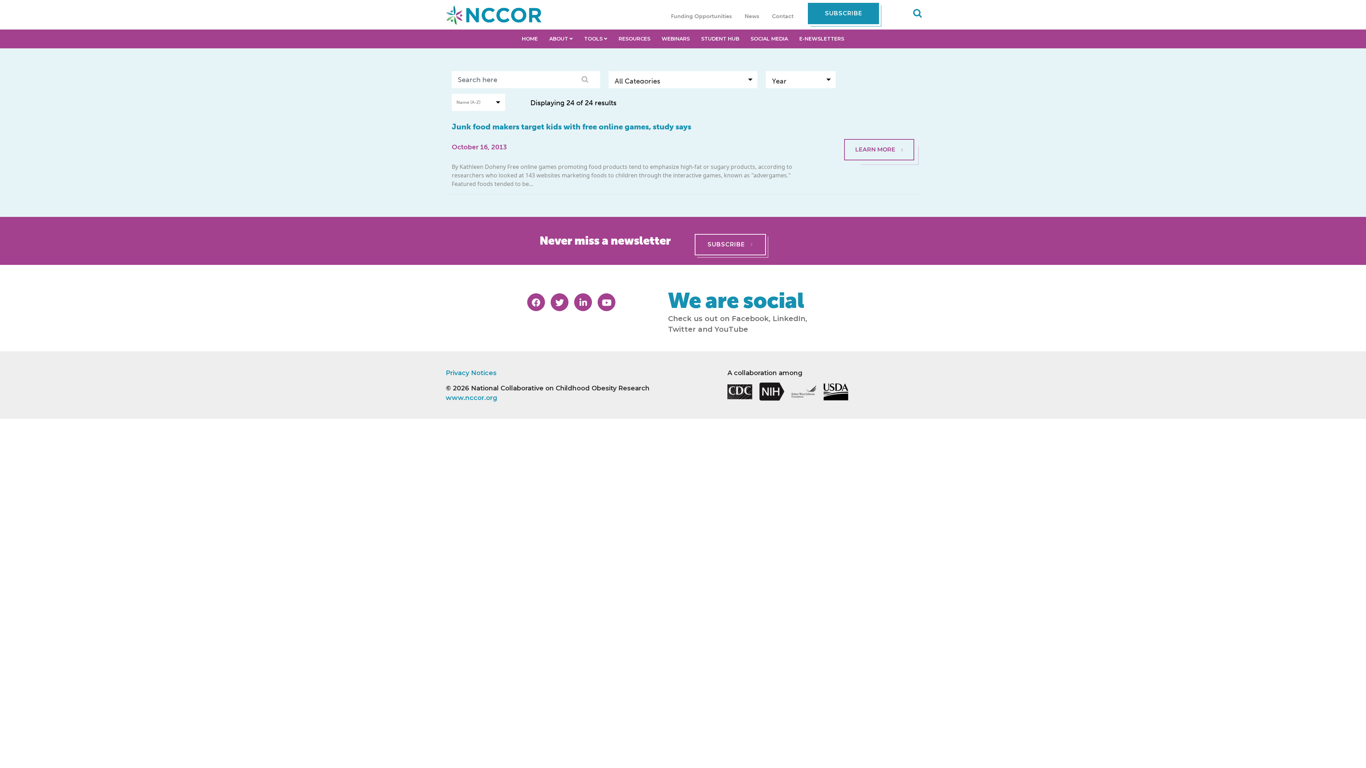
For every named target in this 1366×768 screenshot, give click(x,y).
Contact (783, 16)
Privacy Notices (471, 373)
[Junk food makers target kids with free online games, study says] (879, 121)
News (752, 16)
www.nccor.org (471, 398)
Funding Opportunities (701, 16)
